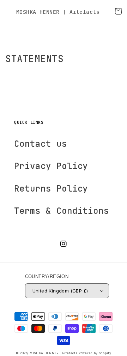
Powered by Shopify (95, 353)
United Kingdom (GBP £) (60, 291)
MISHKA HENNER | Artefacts (54, 353)
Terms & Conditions (61, 210)
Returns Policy (51, 188)
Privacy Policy (51, 166)
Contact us (40, 143)
